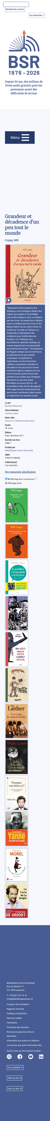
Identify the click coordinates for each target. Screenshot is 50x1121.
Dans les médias (14, 1018)
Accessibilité (14, 1067)
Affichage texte (14, 483)
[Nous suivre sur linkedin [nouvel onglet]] (41, 1056)
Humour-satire (11, 413)
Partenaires (12, 1022)
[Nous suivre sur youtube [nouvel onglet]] (30, 1056)
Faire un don (13, 1088)
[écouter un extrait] (9, 300)
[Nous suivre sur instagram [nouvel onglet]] (9, 1056)
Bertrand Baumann (13, 406)
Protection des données (18, 1027)
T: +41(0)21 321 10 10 (17, 995)
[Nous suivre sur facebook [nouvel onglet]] (19, 1056)
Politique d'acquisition (17, 1013)
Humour (9, 421)
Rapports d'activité (15, 1009)
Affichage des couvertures (22, 479)
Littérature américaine (24, 421)
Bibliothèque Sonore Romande (19, 450)
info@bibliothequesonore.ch (20, 999)
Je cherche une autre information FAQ (24, 1045)
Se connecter (35, 15)
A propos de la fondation (18, 1004)
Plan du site (13, 1078)
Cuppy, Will (11, 240)
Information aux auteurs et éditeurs (23, 1040)
